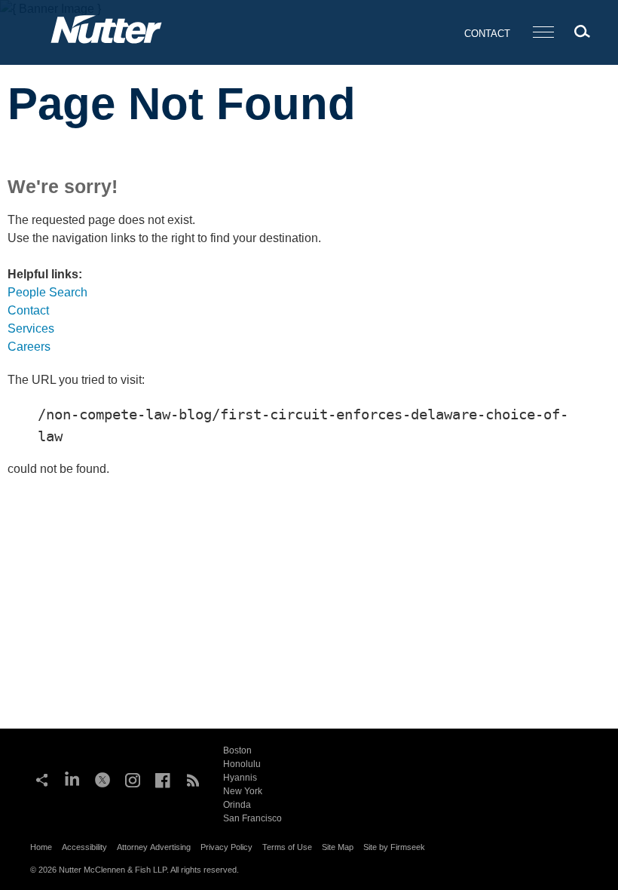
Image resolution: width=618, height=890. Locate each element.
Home (41, 847)
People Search (47, 292)
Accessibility (84, 847)
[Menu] (543, 32)
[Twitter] (102, 778)
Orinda (237, 804)
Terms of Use (287, 847)
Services (31, 328)
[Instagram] (132, 778)
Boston (237, 750)
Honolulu (242, 764)
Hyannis (240, 777)
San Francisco (252, 818)
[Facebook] (162, 778)
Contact (487, 33)
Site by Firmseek (394, 847)
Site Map (337, 847)
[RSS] (192, 778)
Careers (29, 346)
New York (242, 791)
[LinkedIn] (72, 778)
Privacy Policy (226, 847)
